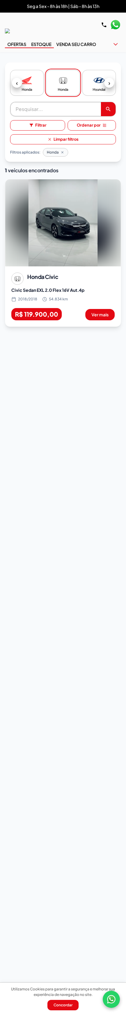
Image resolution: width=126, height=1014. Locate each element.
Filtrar (40, 125)
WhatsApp (115, 25)
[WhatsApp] (111, 999)
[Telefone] (104, 25)
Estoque (41, 44)
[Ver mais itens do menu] (115, 44)
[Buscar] (108, 109)
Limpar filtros (66, 139)
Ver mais (100, 314)
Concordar (63, 1005)
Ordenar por (89, 125)
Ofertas (16, 44)
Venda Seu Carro (76, 44)
